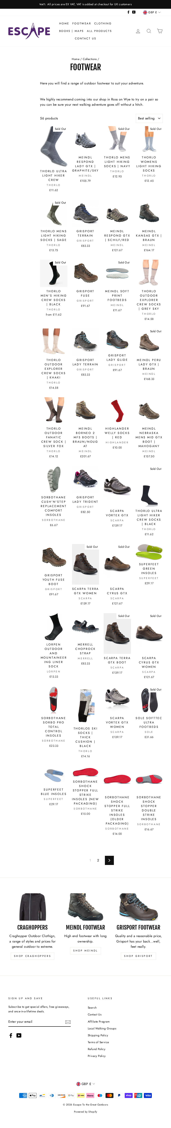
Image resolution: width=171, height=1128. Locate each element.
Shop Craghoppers (32, 956)
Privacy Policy (97, 1056)
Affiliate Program (99, 1021)
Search (92, 1007)
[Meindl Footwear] (85, 906)
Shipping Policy (98, 1035)
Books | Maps (71, 31)
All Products (99, 31)
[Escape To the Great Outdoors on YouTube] (18, 1035)
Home (64, 23)
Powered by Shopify (85, 1112)
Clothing (103, 23)
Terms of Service (98, 1042)
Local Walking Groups (102, 1028)
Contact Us (85, 38)
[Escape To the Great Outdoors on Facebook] (10, 1035)
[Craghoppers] (32, 906)
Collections (90, 59)
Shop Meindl (85, 951)
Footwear (81, 23)
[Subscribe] (68, 1021)
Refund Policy (96, 1049)
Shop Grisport (138, 956)
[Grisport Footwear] (138, 906)
